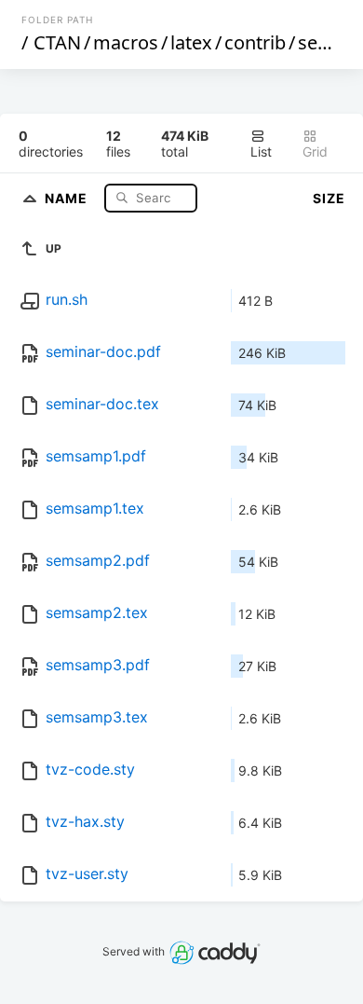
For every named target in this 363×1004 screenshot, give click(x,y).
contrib (255, 42)
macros (125, 42)
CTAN (57, 42)
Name (68, 197)
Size (329, 198)
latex (191, 42)
